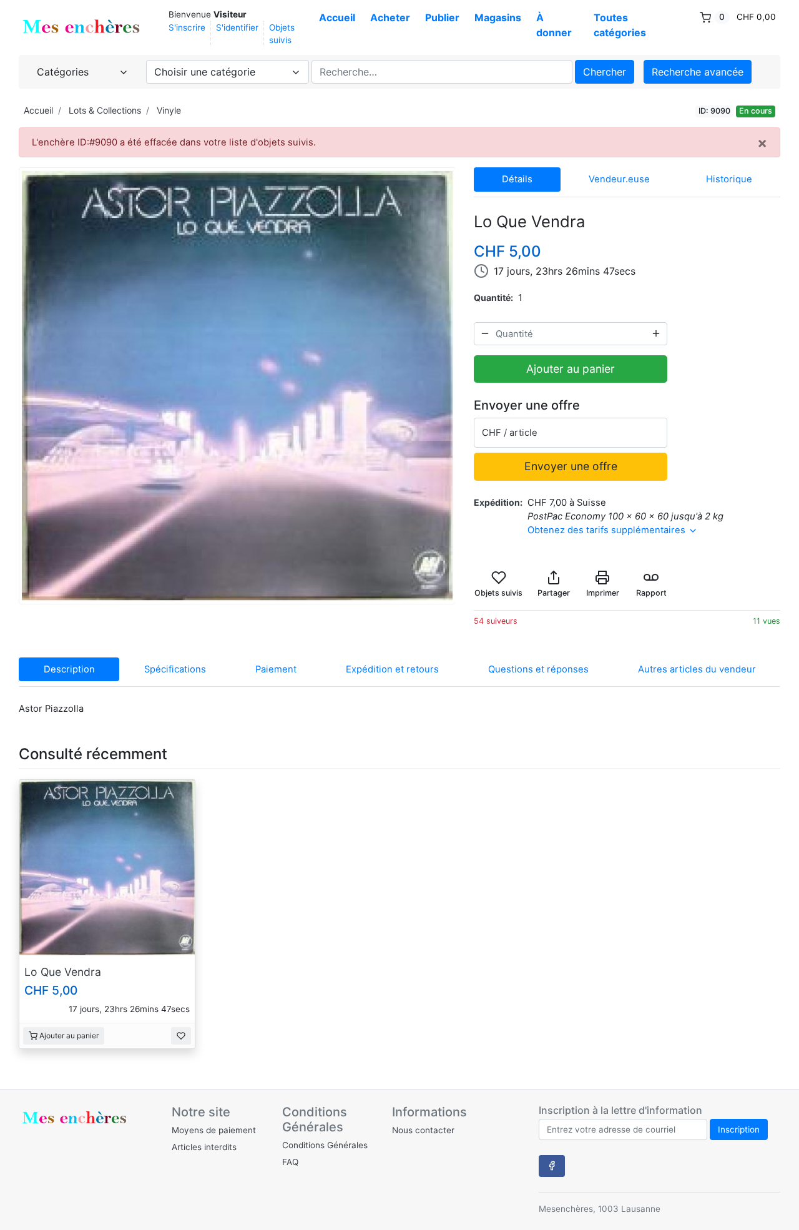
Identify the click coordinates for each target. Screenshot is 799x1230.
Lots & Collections (105, 110)
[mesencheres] (81, 26)
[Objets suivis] (181, 1036)
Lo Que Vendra (62, 971)
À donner (554, 25)
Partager (553, 593)
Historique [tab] (729, 179)
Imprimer (602, 593)
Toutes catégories (620, 25)
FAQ (290, 1162)
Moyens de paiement (214, 1130)
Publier (442, 17)
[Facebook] (552, 1165)
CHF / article (509, 432)
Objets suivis (282, 33)
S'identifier (237, 27)
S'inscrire (187, 27)
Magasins (497, 17)
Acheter (390, 17)
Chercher (604, 72)
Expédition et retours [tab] (392, 669)
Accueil (337, 17)
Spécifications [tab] (175, 669)
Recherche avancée (697, 72)
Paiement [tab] (276, 669)
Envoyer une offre (570, 466)
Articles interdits (204, 1147)
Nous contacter (423, 1130)
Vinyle (169, 110)
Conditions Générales (325, 1145)
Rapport (651, 593)
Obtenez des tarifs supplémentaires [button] (607, 530)
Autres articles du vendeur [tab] (697, 669)
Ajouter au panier (570, 368)
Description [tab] (69, 669)
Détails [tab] (517, 179)
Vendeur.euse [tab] (619, 179)
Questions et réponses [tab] (538, 669)
